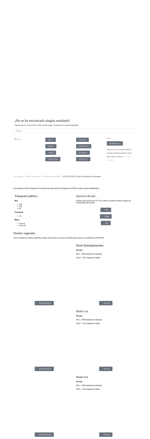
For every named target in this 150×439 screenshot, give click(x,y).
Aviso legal (18, 176)
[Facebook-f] (109, 167)
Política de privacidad (51, 176)
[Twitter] (115, 167)
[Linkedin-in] (121, 167)
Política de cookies (33, 176)
